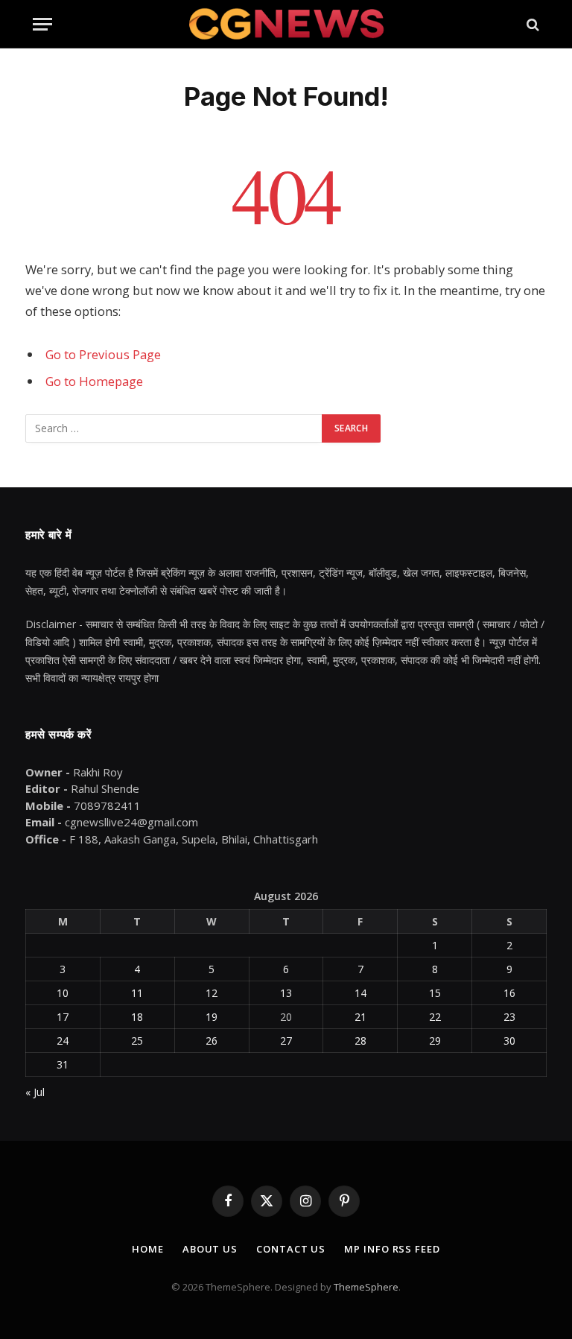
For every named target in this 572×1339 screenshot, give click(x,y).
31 (63, 1064)
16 (509, 993)
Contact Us (290, 1249)
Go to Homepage (94, 381)
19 (211, 1017)
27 (286, 1040)
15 (435, 993)
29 (435, 1040)
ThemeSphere (366, 1287)
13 (286, 993)
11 (137, 993)
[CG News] (286, 24)
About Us (210, 1249)
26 (211, 1040)
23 (509, 1017)
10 (63, 993)
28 (360, 1040)
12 (211, 993)
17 (63, 1017)
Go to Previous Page (103, 354)
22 (435, 1017)
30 (509, 1040)
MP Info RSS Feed (392, 1249)
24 (63, 1040)
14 (360, 993)
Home (148, 1249)
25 (137, 1040)
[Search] (531, 24)
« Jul (35, 1092)
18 (137, 1017)
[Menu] (42, 24)
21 (360, 1017)
